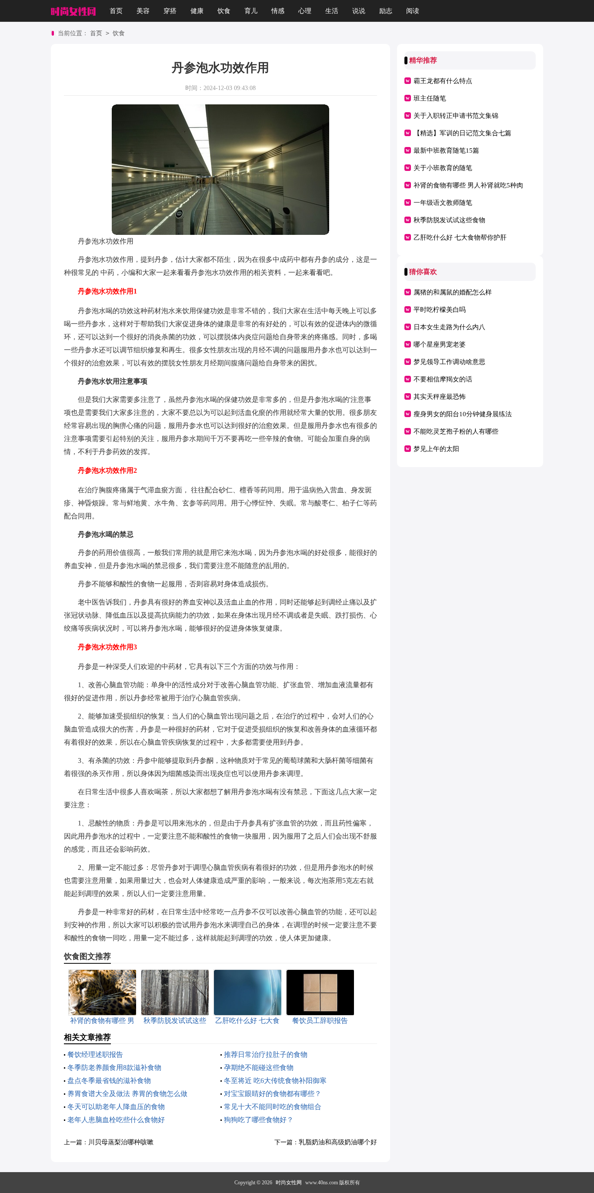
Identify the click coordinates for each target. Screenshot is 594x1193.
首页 (116, 10)
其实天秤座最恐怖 (440, 396)
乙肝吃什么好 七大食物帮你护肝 (460, 237)
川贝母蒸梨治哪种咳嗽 (121, 1142)
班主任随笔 (430, 98)
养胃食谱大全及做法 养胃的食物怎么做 (127, 1093)
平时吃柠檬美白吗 (440, 309)
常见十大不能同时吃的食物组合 (272, 1106)
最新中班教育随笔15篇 (446, 150)
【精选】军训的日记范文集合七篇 (462, 133)
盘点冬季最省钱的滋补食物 (109, 1080)
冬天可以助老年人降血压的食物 (116, 1106)
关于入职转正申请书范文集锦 (456, 115)
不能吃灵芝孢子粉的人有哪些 (456, 431)
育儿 (250, 10)
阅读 (412, 10)
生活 (331, 10)
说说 (358, 10)
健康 (197, 10)
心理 (304, 10)
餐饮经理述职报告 (95, 1054)
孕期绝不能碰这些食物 (259, 1067)
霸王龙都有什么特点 (443, 80)
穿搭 (170, 10)
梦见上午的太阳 (436, 448)
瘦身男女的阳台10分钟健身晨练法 (463, 414)
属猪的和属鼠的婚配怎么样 (453, 292)
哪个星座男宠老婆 (440, 344)
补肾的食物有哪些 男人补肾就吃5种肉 (468, 185)
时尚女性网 (289, 1183)
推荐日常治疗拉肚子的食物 (265, 1054)
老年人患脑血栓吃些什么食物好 (116, 1119)
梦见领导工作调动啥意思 (449, 361)
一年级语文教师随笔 (443, 202)
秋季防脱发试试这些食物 (449, 220)
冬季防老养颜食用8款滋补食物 (114, 1067)
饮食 (223, 10)
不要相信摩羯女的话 (443, 379)
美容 (143, 10)
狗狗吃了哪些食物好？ (259, 1119)
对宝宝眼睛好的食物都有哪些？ (272, 1093)
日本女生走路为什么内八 (449, 327)
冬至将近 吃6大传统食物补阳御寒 (275, 1080)
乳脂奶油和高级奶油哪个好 (338, 1142)
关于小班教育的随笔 (443, 167)
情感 (277, 10)
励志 (385, 10)
